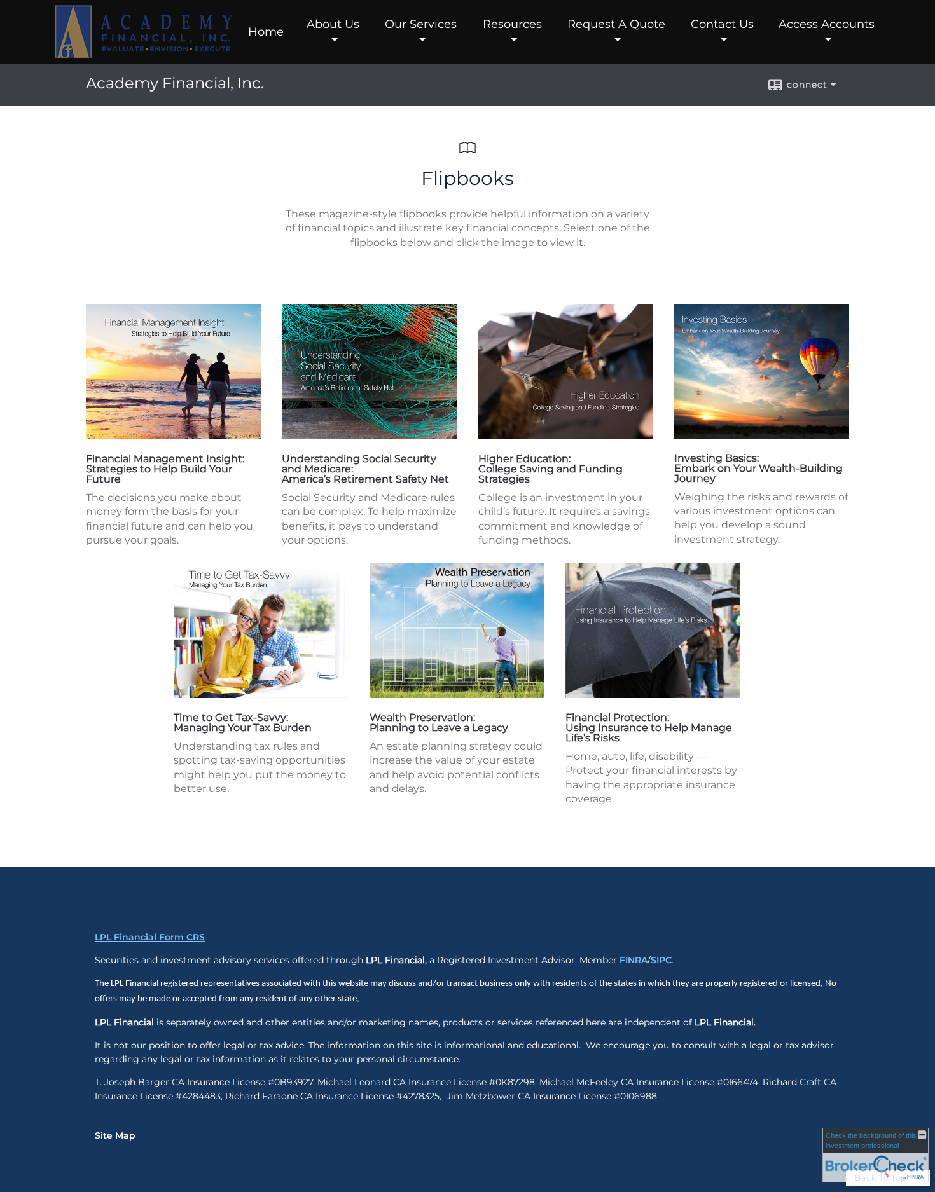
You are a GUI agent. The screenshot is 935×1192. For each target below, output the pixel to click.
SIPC (661, 960)
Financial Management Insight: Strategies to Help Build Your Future (165, 469)
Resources (512, 24)
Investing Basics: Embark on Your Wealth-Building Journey (758, 468)
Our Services (421, 24)
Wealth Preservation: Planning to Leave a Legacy (439, 722)
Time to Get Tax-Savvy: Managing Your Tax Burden (243, 722)
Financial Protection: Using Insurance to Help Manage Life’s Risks (648, 727)
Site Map (115, 1135)
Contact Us (722, 24)
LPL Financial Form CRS (150, 937)
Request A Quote (616, 24)
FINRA (634, 960)
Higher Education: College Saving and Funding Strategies (550, 469)
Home (266, 32)
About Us (333, 24)
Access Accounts (827, 24)
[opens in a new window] (173, 436)
